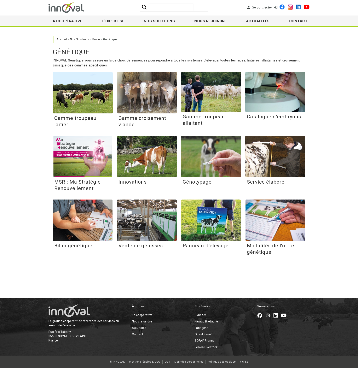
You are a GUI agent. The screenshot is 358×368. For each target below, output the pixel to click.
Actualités (258, 21)
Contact (298, 21)
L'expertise (113, 21)
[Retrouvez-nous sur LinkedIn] (298, 7)
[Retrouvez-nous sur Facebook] (282, 7)
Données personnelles (188, 361)
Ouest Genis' (203, 334)
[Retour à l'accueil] (66, 7)
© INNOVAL (117, 361)
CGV (167, 361)
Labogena (202, 328)
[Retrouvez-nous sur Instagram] (290, 7)
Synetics (201, 315)
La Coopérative (66, 21)
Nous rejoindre (210, 21)
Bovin (96, 39)
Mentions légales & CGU (144, 361)
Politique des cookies (222, 361)
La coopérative (142, 315)
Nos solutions (159, 21)
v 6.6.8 (244, 361)
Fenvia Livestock (206, 347)
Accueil (62, 39)
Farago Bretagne (206, 321)
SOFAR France (205, 340)
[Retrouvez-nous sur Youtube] (307, 7)
